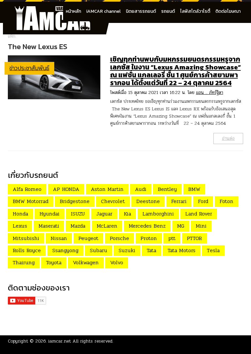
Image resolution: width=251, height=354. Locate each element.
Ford (203, 201)
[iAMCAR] (58, 10)
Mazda (78, 226)
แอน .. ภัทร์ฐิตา (209, 92)
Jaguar (104, 214)
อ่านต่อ (228, 138)
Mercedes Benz (147, 226)
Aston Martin (107, 189)
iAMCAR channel (103, 11)
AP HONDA (66, 189)
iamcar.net (59, 341)
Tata (151, 250)
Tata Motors (181, 250)
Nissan (59, 238)
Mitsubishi (26, 238)
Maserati (49, 226)
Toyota (53, 262)
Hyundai (49, 214)
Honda (20, 214)
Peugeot (88, 238)
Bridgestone (75, 201)
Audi (140, 189)
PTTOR (194, 238)
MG (180, 226)
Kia (127, 214)
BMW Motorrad (30, 201)
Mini (201, 226)
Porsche (119, 238)
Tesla (213, 250)
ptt (172, 238)
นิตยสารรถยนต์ (141, 11)
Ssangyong (65, 250)
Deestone (148, 201)
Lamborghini (158, 214)
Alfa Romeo (27, 189)
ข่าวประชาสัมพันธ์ (29, 68)
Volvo (116, 262)
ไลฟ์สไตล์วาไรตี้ (195, 11)
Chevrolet (113, 201)
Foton (226, 201)
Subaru (98, 250)
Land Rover (198, 214)
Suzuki (127, 250)
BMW (194, 189)
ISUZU (78, 214)
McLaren (107, 226)
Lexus (20, 226)
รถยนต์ (168, 11)
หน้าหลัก (73, 11)
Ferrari (179, 201)
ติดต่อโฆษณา (228, 11)
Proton (149, 238)
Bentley (167, 189)
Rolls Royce (27, 250)
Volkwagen (86, 262)
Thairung (24, 262)
